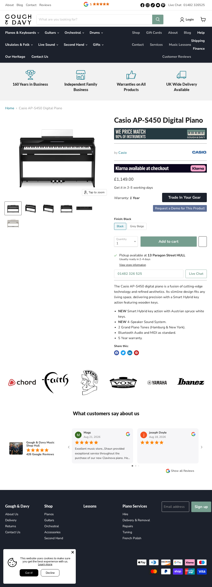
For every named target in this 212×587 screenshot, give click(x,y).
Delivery (11, 520)
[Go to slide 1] (132, 466)
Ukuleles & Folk (17, 44)
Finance (199, 48)
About (9, 5)
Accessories (52, 532)
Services (156, 44)
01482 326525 (194, 5)
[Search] (157, 19)
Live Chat (174, 5)
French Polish (132, 538)
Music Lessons (180, 44)
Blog (20, 5)
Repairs (128, 526)
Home (9, 108)
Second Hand (74, 44)
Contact (31, 5)
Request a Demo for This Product (180, 208)
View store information (132, 265)
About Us (11, 514)
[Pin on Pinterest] (136, 352)
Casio (122, 152)
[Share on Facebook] (116, 352)
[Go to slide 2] (135, 465)
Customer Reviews (176, 56)
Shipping (198, 41)
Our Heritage (15, 56)
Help (201, 33)
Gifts (97, 44)
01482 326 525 (130, 273)
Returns (10, 526)
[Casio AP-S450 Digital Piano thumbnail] (13, 208)
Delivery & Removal (136, 520)
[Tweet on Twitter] (123, 352)
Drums (95, 32)
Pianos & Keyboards (21, 32)
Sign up (201, 506)
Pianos (49, 514)
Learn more (45, 564)
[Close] (73, 552)
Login (190, 19)
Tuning (127, 532)
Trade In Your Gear (184, 197)
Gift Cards (154, 32)
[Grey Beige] (137, 231)
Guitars (51, 32)
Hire (125, 514)
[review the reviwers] (128, 435)
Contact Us (39, 56)
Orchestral (73, 32)
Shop (136, 32)
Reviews (45, 5)
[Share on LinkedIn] (129, 352)
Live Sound (47, 44)
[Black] (120, 231)
